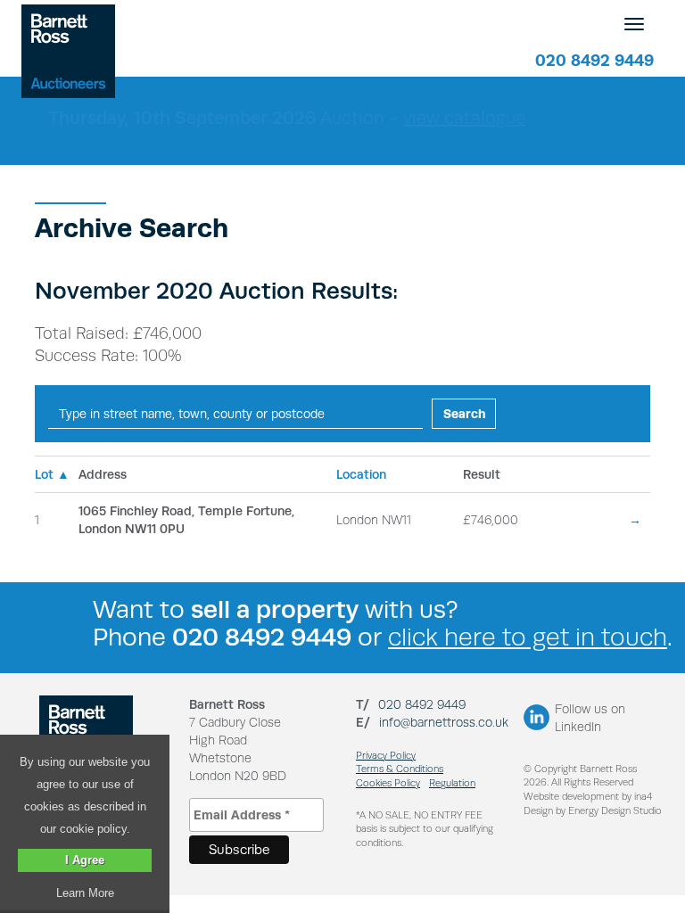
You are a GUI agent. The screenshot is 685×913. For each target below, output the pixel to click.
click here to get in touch (527, 637)
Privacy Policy (386, 755)
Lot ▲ (52, 474)
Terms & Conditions (399, 769)
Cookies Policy (388, 783)
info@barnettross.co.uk (443, 722)
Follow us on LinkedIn (590, 718)
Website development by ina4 (588, 796)
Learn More (85, 893)
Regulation (452, 783)
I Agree (84, 860)
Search (464, 414)
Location (361, 474)
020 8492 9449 (594, 60)
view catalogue (464, 117)
